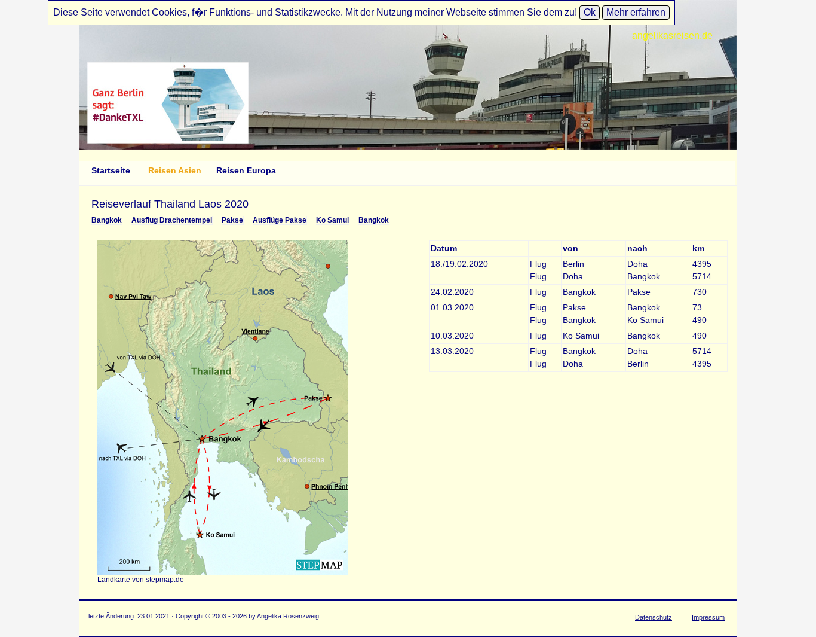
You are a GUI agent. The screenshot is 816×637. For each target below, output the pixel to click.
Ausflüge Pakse (279, 220)
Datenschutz (653, 617)
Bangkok (106, 220)
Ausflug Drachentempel (171, 220)
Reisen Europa (246, 170)
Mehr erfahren (635, 12)
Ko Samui (332, 220)
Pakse (232, 220)
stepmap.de (165, 579)
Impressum (708, 617)
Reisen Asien (174, 170)
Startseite (110, 170)
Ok (590, 12)
